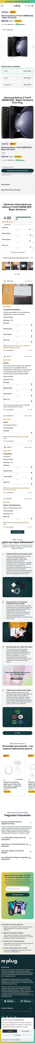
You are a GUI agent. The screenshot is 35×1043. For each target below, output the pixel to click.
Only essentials (25, 1031)
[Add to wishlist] (32, 29)
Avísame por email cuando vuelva (17, 170)
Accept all (9, 1031)
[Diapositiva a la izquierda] (2, 46)
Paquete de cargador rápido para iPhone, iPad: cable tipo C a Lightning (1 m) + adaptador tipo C (12, 784)
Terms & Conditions (15, 1039)
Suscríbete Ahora (17, 894)
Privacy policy (5, 1039)
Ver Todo (17, 733)
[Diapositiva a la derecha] (33, 46)
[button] (2, 5)
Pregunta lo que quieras (18, 252)
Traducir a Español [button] (8, 317)
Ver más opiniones (17, 532)
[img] (12, 281)
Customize (17, 1035)
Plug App (14, 950)
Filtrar (18, 274)
